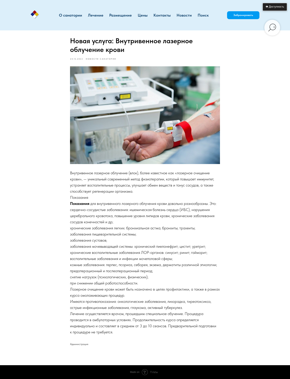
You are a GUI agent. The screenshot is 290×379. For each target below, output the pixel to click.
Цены (143, 15)
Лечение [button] (95, 15)
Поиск (203, 15)
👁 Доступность (275, 6)
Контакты (162, 15)
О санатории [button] (70, 15)
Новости (184, 15)
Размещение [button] (120, 15)
